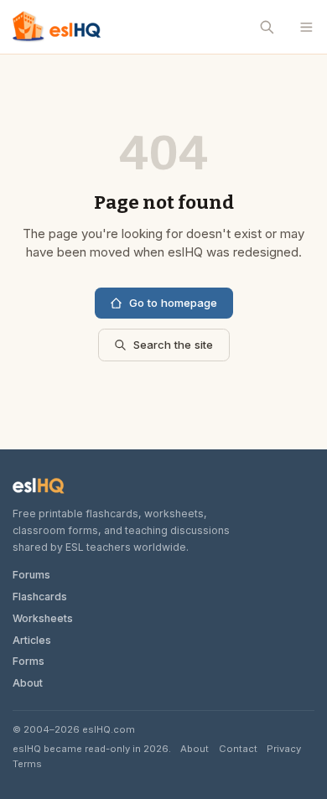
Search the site (173, 344)
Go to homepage (173, 302)
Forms (28, 661)
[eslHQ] (39, 486)
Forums (31, 574)
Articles (32, 640)
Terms (27, 764)
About (28, 683)
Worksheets (43, 618)
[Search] (267, 26)
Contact (238, 749)
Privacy (284, 749)
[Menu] (306, 27)
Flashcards (40, 596)
